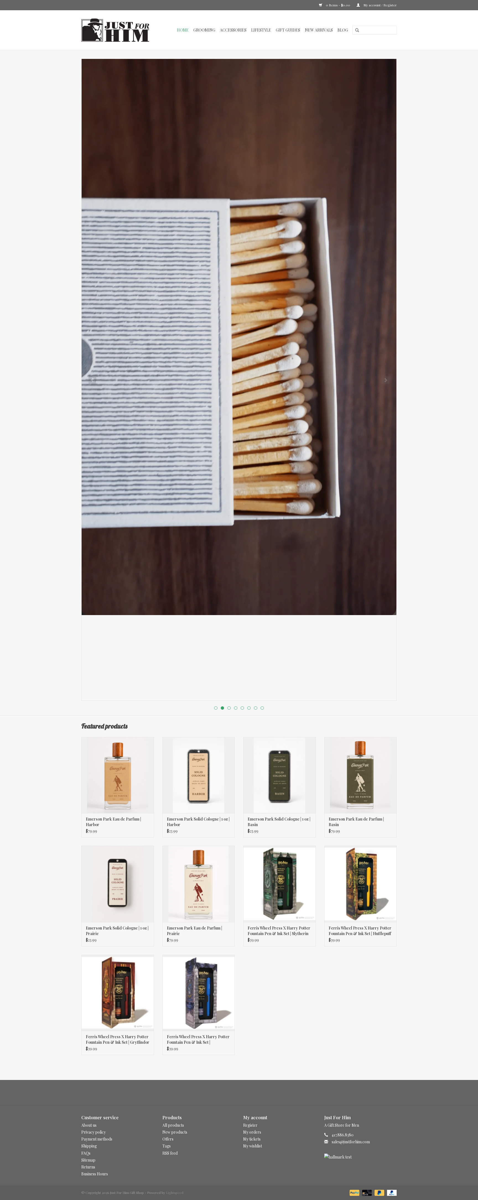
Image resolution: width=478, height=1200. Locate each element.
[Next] (385, 380)
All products (173, 1125)
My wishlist (252, 1146)
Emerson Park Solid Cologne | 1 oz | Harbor (198, 821)
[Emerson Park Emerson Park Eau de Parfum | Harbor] (117, 775)
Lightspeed (174, 1192)
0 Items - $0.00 (338, 5)
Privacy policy (93, 1132)
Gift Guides (288, 30)
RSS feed (170, 1153)
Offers (167, 1139)
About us (89, 1125)
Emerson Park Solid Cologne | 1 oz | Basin (279, 821)
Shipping (89, 1146)
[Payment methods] (354, 1192)
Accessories (233, 30)
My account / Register (380, 5)
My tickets (252, 1139)
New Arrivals (319, 30)
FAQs (85, 1153)
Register (250, 1125)
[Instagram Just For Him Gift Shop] (244, 1092)
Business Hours (94, 1173)
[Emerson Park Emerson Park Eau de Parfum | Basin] (360, 775)
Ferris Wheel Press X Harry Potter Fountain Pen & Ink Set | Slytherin (279, 930)
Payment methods (96, 1139)
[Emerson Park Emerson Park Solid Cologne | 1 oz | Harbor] (198, 775)
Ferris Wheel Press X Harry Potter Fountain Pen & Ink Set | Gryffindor (117, 1039)
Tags (166, 1146)
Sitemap (88, 1160)
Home (183, 30)
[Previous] (92, 380)
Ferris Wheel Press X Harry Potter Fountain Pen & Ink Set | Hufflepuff (360, 930)
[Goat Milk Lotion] (239, 337)
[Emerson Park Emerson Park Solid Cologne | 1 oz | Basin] (279, 775)
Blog (342, 30)
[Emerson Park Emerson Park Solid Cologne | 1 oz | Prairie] (117, 884)
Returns (88, 1167)
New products (174, 1132)
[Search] (355, 30)
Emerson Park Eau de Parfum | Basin (356, 821)
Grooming (204, 30)
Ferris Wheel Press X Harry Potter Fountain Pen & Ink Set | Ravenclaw (198, 1039)
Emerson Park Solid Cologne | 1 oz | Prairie (117, 930)
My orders (252, 1132)
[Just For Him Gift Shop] (118, 30)
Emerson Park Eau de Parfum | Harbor (113, 821)
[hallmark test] (360, 1157)
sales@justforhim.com (351, 1141)
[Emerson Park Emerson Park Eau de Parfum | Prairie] (198, 884)
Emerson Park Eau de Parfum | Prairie (194, 930)
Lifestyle (261, 30)
